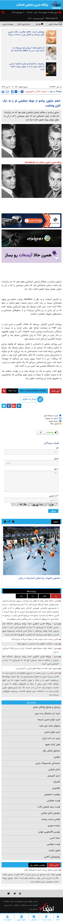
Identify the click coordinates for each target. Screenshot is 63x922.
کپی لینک (55, 391)
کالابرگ (56, 782)
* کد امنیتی (53, 496)
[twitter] (4, 406)
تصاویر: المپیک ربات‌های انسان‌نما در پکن (39, 578)
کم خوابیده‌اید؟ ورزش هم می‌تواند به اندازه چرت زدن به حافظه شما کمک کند (27, 49)
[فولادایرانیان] (31, 220)
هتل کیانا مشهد (52, 744)
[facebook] (9, 406)
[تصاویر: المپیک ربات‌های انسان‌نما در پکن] (31, 550)
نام (57, 447)
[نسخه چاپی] (3, 91)
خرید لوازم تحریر (52, 732)
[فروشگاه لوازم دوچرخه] (31, 238)
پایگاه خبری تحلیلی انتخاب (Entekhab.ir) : (42, 162)
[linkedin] (19, 406)
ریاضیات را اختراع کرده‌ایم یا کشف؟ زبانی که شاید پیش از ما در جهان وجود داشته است (26, 66)
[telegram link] (14, 893)
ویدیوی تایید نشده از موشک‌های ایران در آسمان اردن (37, 668)
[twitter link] (8, 893)
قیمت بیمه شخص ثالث (49, 807)
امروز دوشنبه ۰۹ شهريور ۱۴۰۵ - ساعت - (41, 12)
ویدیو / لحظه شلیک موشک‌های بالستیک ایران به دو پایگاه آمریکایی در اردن (30, 650)
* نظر (56, 469)
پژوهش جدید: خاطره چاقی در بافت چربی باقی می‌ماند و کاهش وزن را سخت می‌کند (26, 33)
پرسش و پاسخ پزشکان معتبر (46, 707)
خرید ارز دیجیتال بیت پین (47, 713)
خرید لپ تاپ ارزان (51, 738)
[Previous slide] (13, 521)
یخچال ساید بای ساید (49, 726)
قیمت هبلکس (53, 800)
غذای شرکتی (54, 769)
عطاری (57, 757)
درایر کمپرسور (54, 776)
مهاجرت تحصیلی (52, 794)
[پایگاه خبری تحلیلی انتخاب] (56, 4)
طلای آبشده (54, 850)
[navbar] (60, 13)
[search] (3, 12)
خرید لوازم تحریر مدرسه (49, 719)
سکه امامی (55, 838)
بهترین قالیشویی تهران (49, 832)
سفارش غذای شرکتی (50, 813)
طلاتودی (56, 788)
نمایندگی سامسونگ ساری (48, 763)
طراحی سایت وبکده (50, 819)
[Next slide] (5, 521)
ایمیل (56, 458)
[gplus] (14, 406)
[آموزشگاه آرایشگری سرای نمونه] (31, 255)
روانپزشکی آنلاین (52, 857)
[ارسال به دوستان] (7, 91)
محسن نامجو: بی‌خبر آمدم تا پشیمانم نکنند (41, 870)
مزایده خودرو (54, 825)
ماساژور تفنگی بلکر (51, 751)
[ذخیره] (12, 91)
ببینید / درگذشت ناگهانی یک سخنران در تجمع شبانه (38, 643)
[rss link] (20, 893)
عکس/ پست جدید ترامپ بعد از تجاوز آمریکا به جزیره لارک (35, 639)
